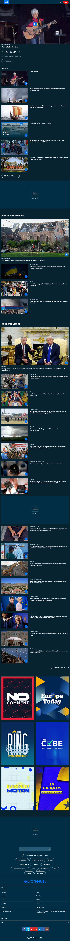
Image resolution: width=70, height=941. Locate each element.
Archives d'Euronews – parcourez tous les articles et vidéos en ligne (51, 911)
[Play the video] (35, 24)
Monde (3, 366)
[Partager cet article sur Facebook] (2, 51)
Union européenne (19, 869)
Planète (38, 896)
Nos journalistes (6, 911)
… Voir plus (7, 61)
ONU (55, 869)
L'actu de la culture (36, 579)
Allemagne (40, 873)
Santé (38, 899)
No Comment (5, 258)
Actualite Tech (34, 526)
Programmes (40, 907)
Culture (38, 903)
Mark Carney (45, 869)
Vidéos (3, 907)
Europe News (34, 409)
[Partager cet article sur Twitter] (6, 51)
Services (4, 918)
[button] (10, 176)
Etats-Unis (46, 864)
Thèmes (3, 888)
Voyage (3, 903)
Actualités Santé (35, 544)
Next (2, 899)
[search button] (49, 849)
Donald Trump (24, 864)
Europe (3, 892)
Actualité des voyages (37, 461)
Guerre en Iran (22, 860)
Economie (33, 374)
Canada (29, 873)
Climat (32, 426)
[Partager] (10, 51)
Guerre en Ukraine (37, 860)
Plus (2, 923)
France (50, 860)
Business (4, 896)
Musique (32, 869)
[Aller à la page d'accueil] (6, 2)
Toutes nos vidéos (59, 667)
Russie (36, 864)
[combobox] (35, 849)
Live (66, 2)
